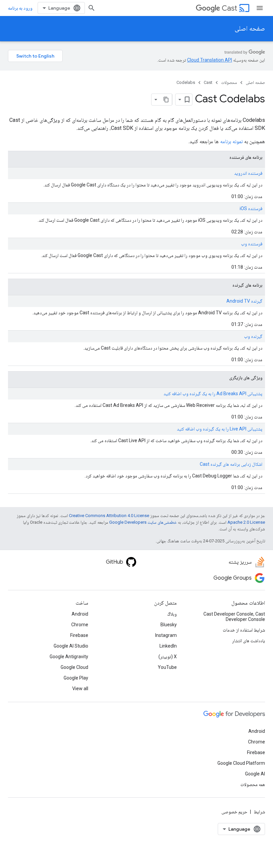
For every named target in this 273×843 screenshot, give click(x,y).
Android (80, 614)
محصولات (229, 82)
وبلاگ (172, 614)
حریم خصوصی (234, 811)
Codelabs (185, 82)
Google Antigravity (69, 656)
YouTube (167, 667)
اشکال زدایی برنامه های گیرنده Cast (231, 464)
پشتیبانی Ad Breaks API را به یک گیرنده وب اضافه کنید (212, 393)
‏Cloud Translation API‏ (209, 60)
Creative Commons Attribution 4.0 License (109, 515)
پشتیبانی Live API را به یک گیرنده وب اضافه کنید (219, 428)
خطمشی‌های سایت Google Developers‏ (143, 522)
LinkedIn (168, 646)
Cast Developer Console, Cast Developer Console (234, 616)
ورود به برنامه (20, 8)
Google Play (76, 678)
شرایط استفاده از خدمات (244, 630)
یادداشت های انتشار (248, 640)
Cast (229, 8)
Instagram (166, 635)
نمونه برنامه (231, 141)
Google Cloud (74, 667)
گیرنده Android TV (244, 301)
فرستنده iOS (251, 208)
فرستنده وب (251, 243)
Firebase (79, 635)
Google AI (255, 773)
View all (80, 688)
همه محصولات (252, 784)
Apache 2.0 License (246, 522)
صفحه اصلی (250, 28)
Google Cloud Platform (241, 763)
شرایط (259, 811)
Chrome (79, 624)
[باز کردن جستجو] (92, 8)
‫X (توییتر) (167, 656)
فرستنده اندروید (248, 173)
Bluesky (168, 624)
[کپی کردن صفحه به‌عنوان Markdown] (166, 99)
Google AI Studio (71, 646)
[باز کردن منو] (259, 8)
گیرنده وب (253, 336)
